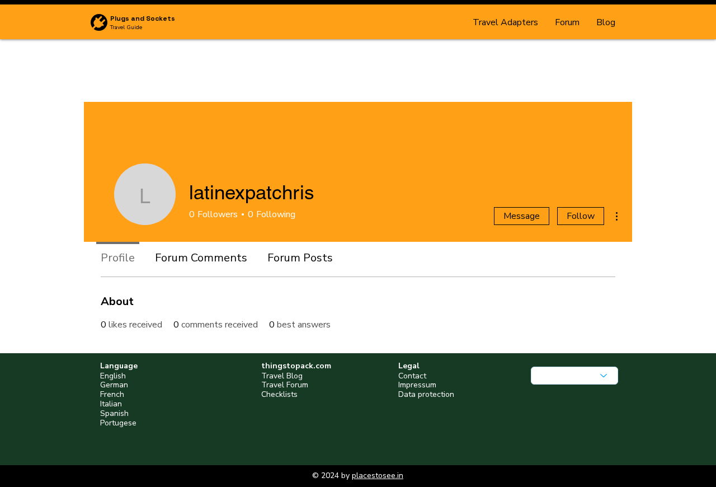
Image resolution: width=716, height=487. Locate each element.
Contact (412, 376)
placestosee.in (377, 475)
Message (521, 216)
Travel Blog (282, 376)
